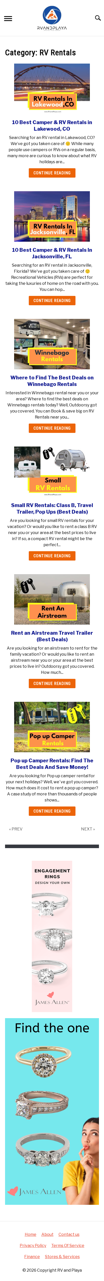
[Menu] (8, 19)
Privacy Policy (33, 1245)
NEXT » (88, 829)
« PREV (15, 829)
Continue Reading (52, 173)
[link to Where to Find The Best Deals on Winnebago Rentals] (52, 344)
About (47, 1234)
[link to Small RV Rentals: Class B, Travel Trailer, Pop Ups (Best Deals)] (52, 472)
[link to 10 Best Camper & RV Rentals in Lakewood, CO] (52, 89)
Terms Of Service (67, 1245)
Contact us (69, 1234)
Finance (32, 1256)
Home (30, 1234)
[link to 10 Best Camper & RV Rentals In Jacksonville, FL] (52, 216)
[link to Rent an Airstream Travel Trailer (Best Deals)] (52, 599)
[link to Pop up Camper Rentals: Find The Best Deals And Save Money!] (52, 727)
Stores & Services (62, 1256)
